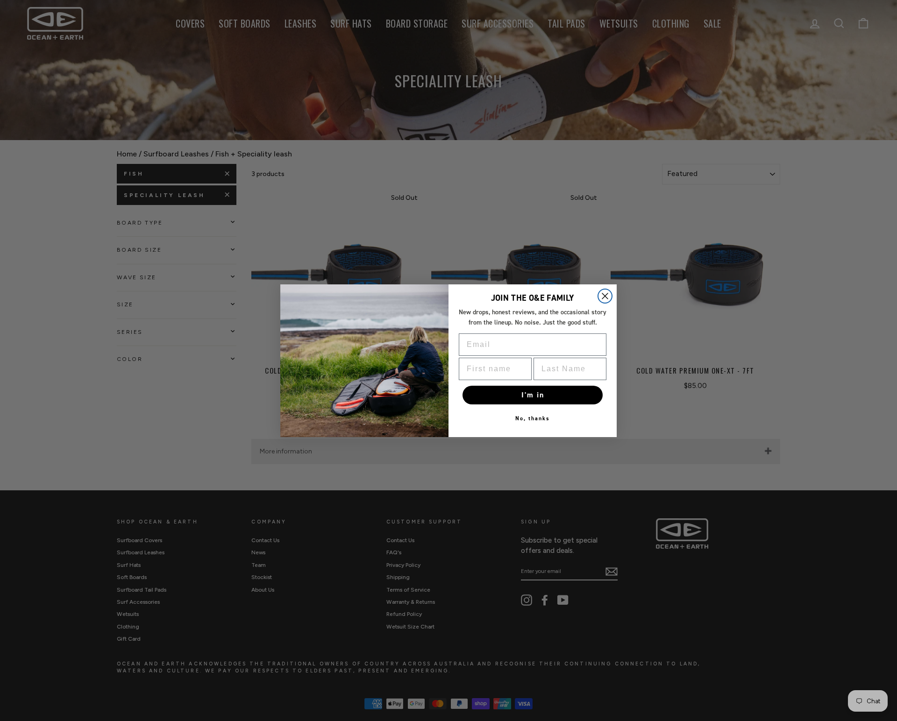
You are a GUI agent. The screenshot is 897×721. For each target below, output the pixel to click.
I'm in (532, 395)
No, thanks (532, 418)
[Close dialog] (605, 296)
